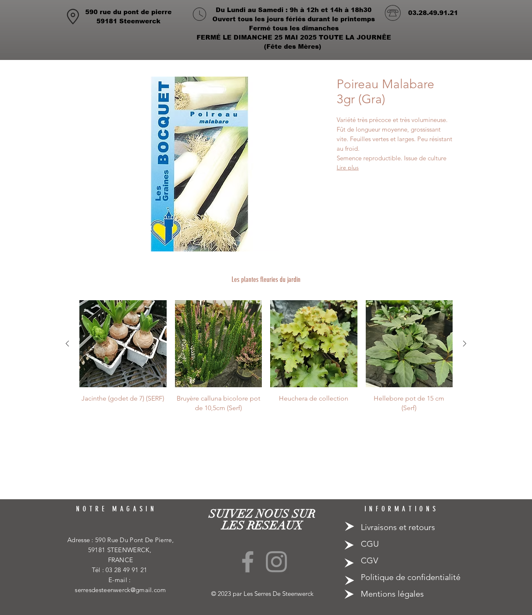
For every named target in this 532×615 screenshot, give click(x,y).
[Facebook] (248, 562)
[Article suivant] (465, 344)
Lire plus (348, 167)
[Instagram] (276, 562)
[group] (266, 356)
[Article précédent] (67, 344)
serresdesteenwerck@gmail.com (120, 590)
